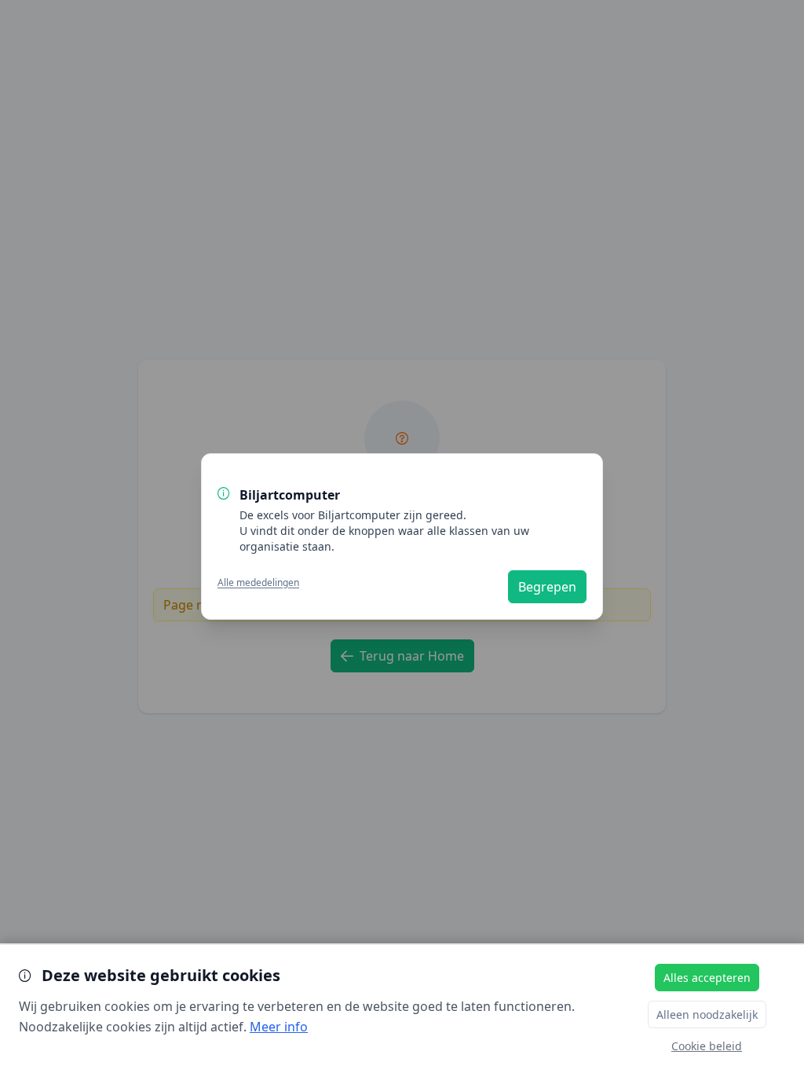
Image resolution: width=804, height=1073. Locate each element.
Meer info (279, 1026)
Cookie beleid (706, 1045)
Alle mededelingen (258, 583)
